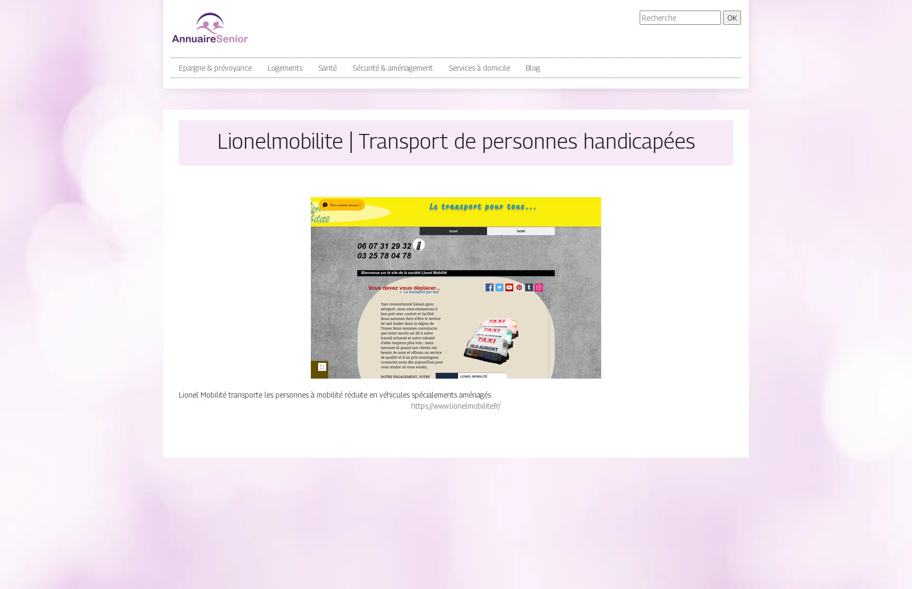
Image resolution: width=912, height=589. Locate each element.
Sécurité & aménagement (393, 67)
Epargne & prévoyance (215, 67)
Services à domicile (479, 67)
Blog (533, 67)
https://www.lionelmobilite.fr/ (456, 405)
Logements (285, 67)
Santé (327, 67)
